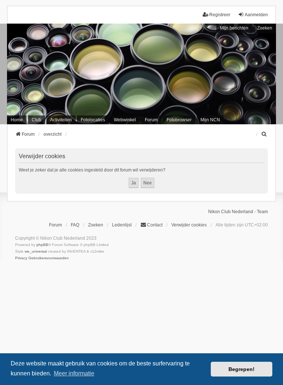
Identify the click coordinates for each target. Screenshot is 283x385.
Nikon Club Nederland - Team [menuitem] (238, 211)
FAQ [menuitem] (75, 225)
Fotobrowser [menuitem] (179, 119)
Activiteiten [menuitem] (61, 119)
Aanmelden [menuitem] (256, 14)
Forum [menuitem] (151, 119)
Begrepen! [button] (241, 369)
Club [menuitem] (36, 119)
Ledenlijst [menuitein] (122, 225)
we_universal (36, 251)
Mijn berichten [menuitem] (234, 28)
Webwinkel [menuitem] (125, 119)
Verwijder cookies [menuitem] (189, 225)
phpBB (42, 245)
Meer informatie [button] (74, 373)
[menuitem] (264, 134)
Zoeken (264, 28)
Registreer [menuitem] (219, 14)
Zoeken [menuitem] (95, 225)
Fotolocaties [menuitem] (93, 119)
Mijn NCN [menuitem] (210, 119)
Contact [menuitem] (155, 225)
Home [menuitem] (17, 119)
